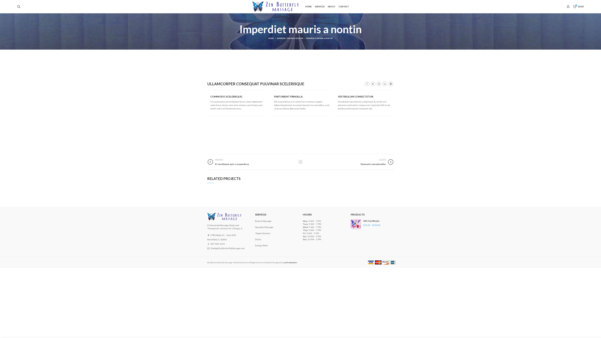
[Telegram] (390, 84)
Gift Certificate (371, 221)
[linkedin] (385, 84)
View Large (264, 188)
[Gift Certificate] (356, 225)
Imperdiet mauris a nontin (290, 38)
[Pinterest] (379, 84)
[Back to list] (300, 162)
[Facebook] (367, 84)
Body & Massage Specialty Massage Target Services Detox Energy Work (264, 233)
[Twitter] (373, 84)
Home (271, 38)
